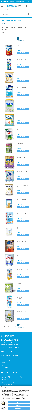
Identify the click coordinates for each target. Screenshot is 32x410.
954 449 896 (6, 9)
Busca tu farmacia (10, 348)
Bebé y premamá (12, 18)
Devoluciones (5, 369)
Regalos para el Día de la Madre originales (12, 381)
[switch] (3, 408)
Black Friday (5, 379)
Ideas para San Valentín (7, 384)
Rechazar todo (18, 408)
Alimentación (22, 18)
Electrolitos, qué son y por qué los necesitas (12, 377)
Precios (3, 362)
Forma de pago (5, 367)
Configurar (19, 405)
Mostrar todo (21, 40)
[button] (2, 6)
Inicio (4, 18)
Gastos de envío (6, 364)
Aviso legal (6, 352)
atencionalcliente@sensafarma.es (18, 9)
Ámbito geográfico (6, 360)
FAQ (3, 359)
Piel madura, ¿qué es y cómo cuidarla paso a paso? (14, 376)
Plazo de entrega (6, 365)
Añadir (23, 52)
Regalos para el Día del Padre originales (11, 382)
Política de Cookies (21, 398)
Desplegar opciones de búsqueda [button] (13, 24)
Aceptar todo (18, 402)
